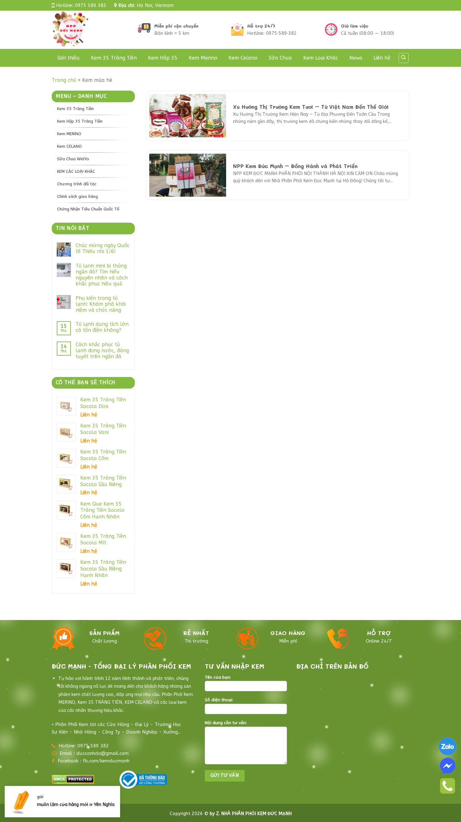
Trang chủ (64, 80)
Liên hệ (382, 58)
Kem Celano (243, 58)
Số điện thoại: (219, 700)
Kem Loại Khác (320, 58)
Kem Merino (203, 58)
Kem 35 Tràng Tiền (114, 58)
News (355, 58)
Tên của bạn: (218, 677)
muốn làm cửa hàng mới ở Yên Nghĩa (75, 804)
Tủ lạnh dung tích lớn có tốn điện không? (102, 327)
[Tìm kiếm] (404, 58)
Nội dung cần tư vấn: (226, 722)
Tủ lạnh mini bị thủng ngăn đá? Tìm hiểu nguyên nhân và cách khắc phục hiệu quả (102, 275)
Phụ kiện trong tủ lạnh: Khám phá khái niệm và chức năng (101, 304)
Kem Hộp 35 (163, 58)
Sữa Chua (280, 58)
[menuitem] (93, 108)
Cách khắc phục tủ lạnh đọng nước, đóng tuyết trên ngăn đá (102, 350)
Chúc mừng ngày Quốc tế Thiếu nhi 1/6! (103, 248)
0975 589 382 (90, 5)
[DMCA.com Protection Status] (73, 778)
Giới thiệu (68, 58)
